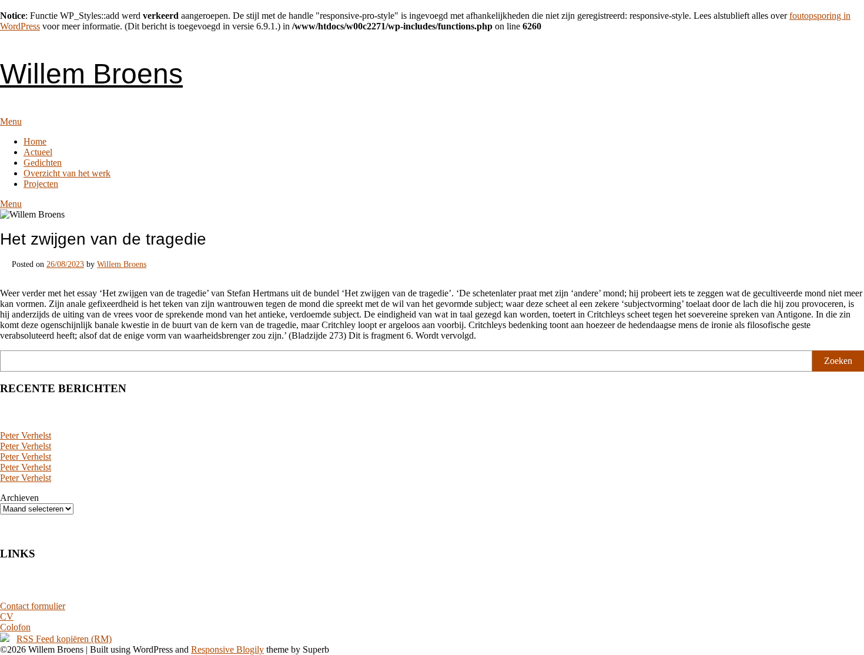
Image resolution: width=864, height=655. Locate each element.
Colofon (15, 627)
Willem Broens (91, 73)
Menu (11, 121)
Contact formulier (32, 606)
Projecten (41, 184)
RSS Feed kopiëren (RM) (64, 639)
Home (35, 141)
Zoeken (838, 361)
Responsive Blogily (227, 649)
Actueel (38, 152)
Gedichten (43, 163)
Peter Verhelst (25, 435)
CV (7, 616)
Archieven (19, 498)
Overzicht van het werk (67, 173)
